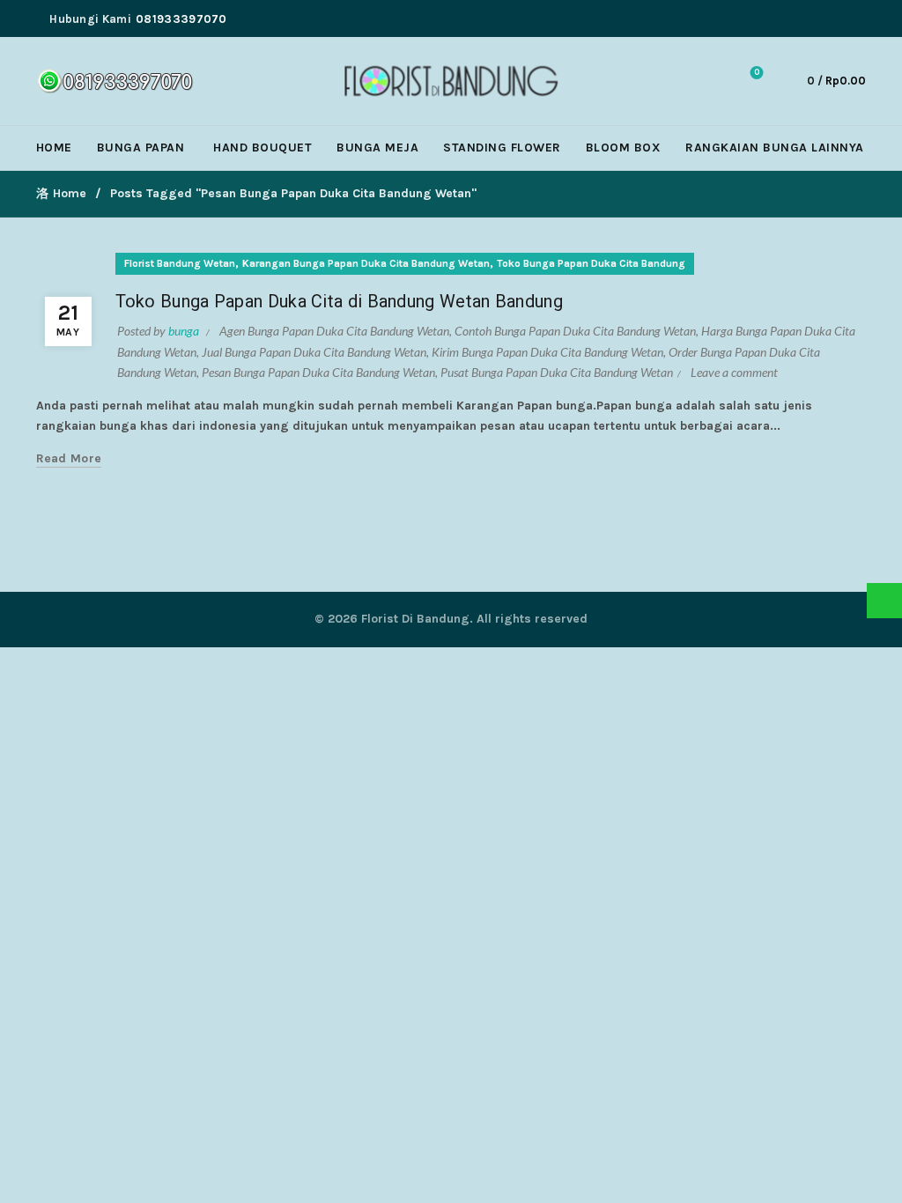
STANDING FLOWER (502, 147)
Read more (69, 458)
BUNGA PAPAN (141, 147)
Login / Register (667, 81)
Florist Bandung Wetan (179, 263)
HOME (54, 147)
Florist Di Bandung (415, 618)
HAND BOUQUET (262, 147)
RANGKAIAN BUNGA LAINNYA (774, 147)
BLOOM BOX (624, 147)
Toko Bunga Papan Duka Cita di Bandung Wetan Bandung (339, 301)
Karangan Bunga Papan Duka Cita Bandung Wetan (366, 263)
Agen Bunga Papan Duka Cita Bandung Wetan (334, 330)
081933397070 (181, 19)
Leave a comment (734, 372)
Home (69, 193)
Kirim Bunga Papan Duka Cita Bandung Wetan (547, 351)
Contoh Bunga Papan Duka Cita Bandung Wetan (575, 330)
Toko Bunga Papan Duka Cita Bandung (591, 263)
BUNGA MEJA (377, 147)
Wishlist (756, 72)
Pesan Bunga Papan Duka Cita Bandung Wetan (318, 372)
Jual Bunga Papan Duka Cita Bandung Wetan (314, 351)
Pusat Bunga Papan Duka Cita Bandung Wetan (556, 372)
